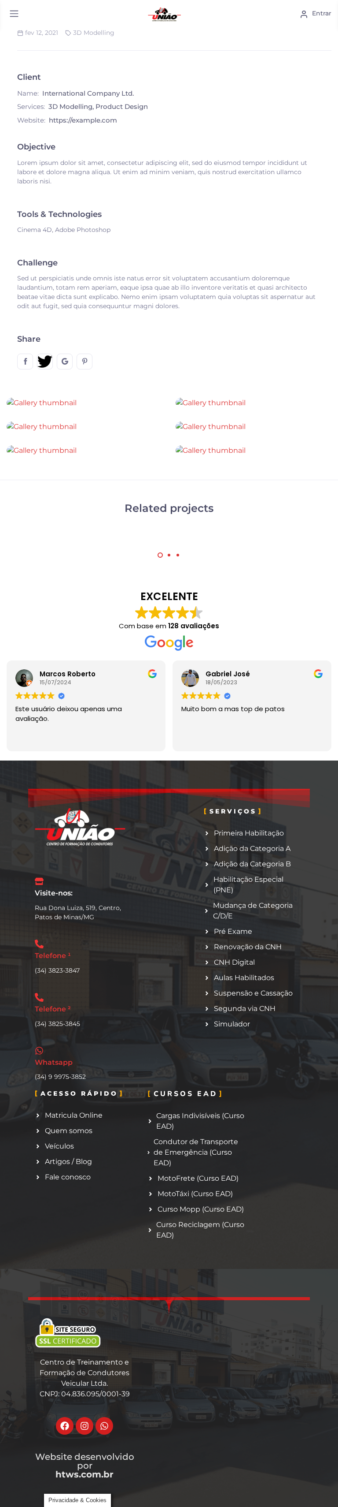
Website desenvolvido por (84, 1465)
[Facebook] (25, 361)
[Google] (65, 361)
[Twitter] (45, 361)
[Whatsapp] (104, 1426)
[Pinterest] (84, 361)
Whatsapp (54, 1062)
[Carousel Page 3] (177, 555)
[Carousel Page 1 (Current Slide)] (160, 555)
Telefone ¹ (53, 955)
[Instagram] (84, 1426)
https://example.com (83, 120)
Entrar (320, 13)
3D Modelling (93, 33)
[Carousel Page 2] (169, 555)
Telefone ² (53, 1009)
